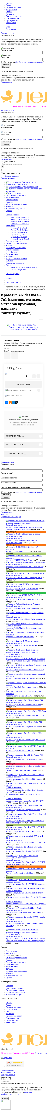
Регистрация (11, 29)
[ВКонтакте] (6, 402)
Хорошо (5, 1098)
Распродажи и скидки (15, 990)
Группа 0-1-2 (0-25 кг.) (20, 230)
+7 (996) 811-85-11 (8, 1072)
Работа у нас (11, 23)
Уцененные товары (14, 994)
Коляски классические (20, 221)
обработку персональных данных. (29, 62)
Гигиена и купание (18, 269)
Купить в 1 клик (23, 384)
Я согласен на (23, 62)
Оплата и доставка (13, 7)
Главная (9, 3)
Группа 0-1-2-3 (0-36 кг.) (20, 232)
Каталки (14, 252)
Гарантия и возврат (14, 16)
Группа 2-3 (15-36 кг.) (19, 234)
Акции (8, 5)
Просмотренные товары (11, 517)
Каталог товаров (12, 176)
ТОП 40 (4, 514)
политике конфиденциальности (16, 1093)
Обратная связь (7, 1070)
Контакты (10, 14)
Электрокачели (12, 200)
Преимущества (12, 20)
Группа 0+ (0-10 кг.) (19, 228)
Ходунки (9, 202)
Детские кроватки (30, 187)
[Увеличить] (23, 327)
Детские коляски (29, 182)
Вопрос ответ (11, 10)
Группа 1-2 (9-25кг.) (19, 237)
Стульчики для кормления (16, 958)
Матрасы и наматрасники (16, 204)
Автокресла (22, 184)
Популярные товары (14, 988)
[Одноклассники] (10, 402)
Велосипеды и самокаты (16, 195)
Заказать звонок (7, 33)
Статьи (9, 12)
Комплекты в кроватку (15, 208)
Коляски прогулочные (20, 224)
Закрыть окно (6, 82)
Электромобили (12, 197)
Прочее (9, 211)
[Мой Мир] (13, 402)
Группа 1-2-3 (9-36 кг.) (20, 239)
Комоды (18, 193)
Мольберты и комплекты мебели (24, 267)
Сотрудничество (12, 18)
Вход (8, 27)
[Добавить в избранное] (41, 321)
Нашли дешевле (25, 390)
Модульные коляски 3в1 (20, 219)
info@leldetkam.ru (8, 1075)
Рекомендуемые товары (15, 992)
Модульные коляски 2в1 (20, 217)
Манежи (9, 206)
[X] (16, 402)
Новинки (9, 986)
